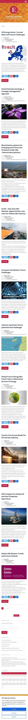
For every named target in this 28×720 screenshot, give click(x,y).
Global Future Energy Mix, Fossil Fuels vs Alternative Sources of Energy (12, 379)
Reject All (14, 717)
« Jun (2, 687)
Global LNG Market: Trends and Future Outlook (12, 554)
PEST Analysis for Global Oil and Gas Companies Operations (12, 496)
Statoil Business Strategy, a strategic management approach (12, 91)
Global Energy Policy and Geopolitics (8, 642)
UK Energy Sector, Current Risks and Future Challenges (13, 33)
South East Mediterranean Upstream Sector (16, 159)
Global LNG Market (10, 220)
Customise (14, 713)
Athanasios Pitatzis (9, 39)
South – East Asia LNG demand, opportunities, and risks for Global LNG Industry (13, 211)
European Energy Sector (11, 41)
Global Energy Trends (11, 388)
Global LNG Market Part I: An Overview (9, 657)
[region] (14, 708)
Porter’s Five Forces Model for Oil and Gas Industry (13, 436)
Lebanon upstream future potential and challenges (12, 326)
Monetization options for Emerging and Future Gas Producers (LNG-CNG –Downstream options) (11, 149)
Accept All (14, 709)
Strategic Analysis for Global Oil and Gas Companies (12, 650)
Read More (4, 80)
